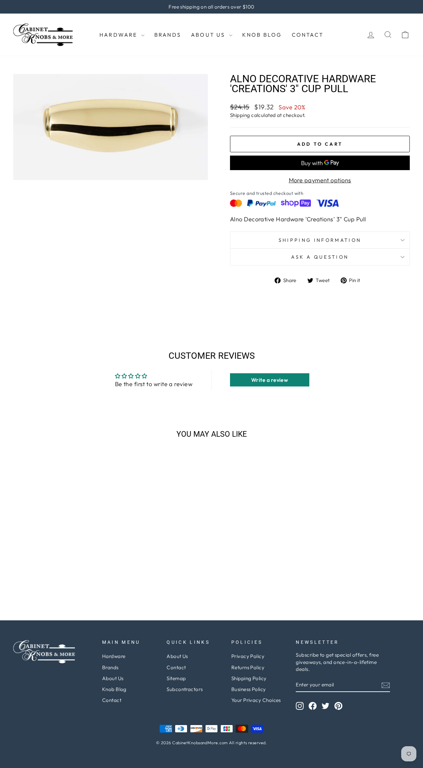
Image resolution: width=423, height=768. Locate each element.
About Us (209, 34)
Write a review (269, 380)
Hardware (119, 34)
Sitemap (176, 678)
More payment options (320, 180)
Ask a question (320, 257)
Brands (167, 34)
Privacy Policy (247, 656)
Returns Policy (247, 667)
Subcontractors (185, 689)
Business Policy (248, 689)
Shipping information (320, 240)
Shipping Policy (249, 678)
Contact (308, 34)
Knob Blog (262, 34)
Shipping (240, 115)
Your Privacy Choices (256, 700)
